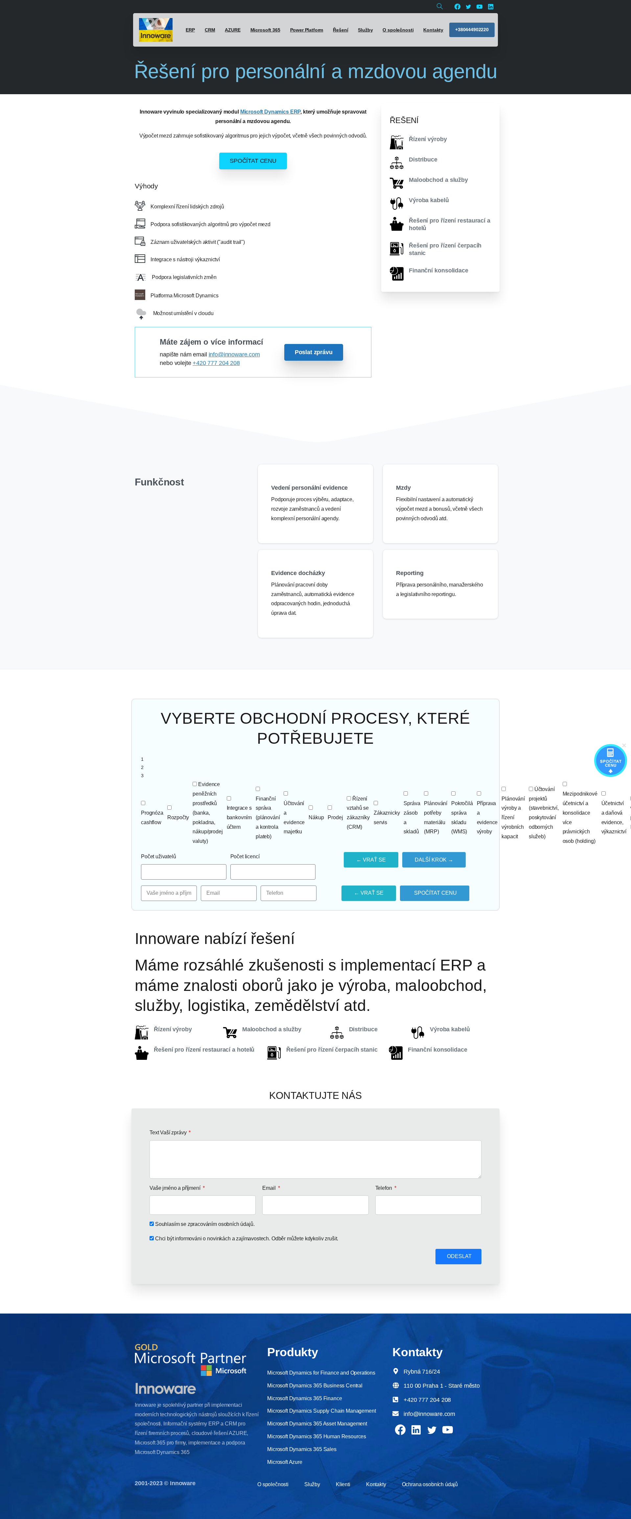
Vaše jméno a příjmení (175, 1188)
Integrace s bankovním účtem (239, 817)
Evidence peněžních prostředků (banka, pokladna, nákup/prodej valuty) (207, 812)
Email (269, 1188)
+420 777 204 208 (216, 363)
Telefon (384, 1188)
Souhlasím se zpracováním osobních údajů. (205, 1224)
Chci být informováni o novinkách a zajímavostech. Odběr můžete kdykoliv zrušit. (246, 1238)
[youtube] (479, 7)
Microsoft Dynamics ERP (270, 112)
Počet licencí (245, 856)
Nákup (316, 817)
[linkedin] (490, 7)
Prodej (335, 817)
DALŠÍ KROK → (434, 860)
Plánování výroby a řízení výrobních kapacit (513, 817)
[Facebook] (457, 7)
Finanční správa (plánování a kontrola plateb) (268, 817)
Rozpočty (178, 817)
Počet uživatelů (158, 856)
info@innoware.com (234, 354)
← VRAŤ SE (371, 860)
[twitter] (468, 7)
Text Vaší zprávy (169, 1132)
